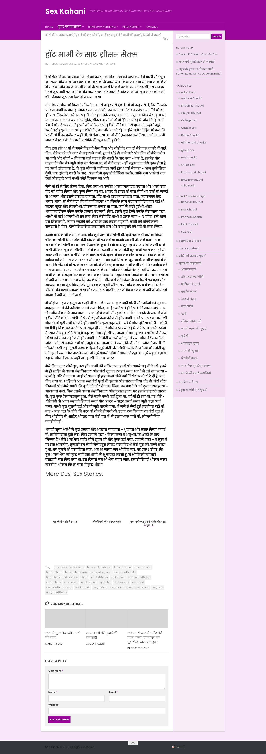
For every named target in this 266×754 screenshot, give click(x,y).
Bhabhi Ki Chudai (192, 105)
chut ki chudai (53, 582)
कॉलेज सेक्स (189, 291)
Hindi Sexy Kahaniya (102, 26)
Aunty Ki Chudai (191, 98)
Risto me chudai (192, 180)
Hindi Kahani (130, 26)
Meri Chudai (189, 209)
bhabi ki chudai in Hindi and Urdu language (88, 572)
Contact (152, 26)
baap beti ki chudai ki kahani (69, 567)
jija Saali (188, 185)
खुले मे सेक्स (188, 299)
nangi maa (157, 587)
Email (113, 692)
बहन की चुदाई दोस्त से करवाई (196, 62)
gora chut (105, 582)
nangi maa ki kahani (56, 592)
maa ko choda (82, 587)
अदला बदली (188, 269)
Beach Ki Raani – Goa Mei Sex (198, 54)
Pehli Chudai (189, 224)
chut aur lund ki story (139, 577)
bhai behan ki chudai (124, 572)
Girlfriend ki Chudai (193, 142)
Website (53, 705)
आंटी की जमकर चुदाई (59, 35)
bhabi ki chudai (54, 572)
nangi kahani (142, 587)
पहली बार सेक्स (188, 382)
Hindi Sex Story (121, 582)
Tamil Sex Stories (190, 241)
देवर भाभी (187, 306)
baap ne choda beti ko (99, 567)
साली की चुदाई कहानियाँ (196, 373)
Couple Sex (188, 128)
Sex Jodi (186, 232)
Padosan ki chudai (193, 172)
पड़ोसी (185, 336)
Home (49, 26)
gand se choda (89, 582)
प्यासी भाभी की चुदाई (193, 329)
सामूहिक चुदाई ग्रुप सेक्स (195, 366)
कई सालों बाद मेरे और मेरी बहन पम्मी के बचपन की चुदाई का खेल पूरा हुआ (145, 637)
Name (53, 692)
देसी (183, 314)
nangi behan (100, 587)
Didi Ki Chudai (190, 135)
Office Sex (188, 165)
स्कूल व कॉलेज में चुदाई (192, 390)
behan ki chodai (122, 567)
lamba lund (138, 582)
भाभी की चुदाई (132, 35)
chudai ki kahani (99, 577)
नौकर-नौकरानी (191, 321)
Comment (55, 671)
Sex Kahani (65, 11)
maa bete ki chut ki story (59, 587)
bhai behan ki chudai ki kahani (62, 577)
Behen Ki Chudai (192, 202)
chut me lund (71, 582)
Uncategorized (189, 248)
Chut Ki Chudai (191, 113)
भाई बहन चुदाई (110, 35)
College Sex (189, 120)
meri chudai (189, 157)
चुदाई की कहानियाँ (69, 26)
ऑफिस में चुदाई (190, 284)
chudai (84, 577)
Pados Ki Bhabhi (191, 217)
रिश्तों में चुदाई (151, 35)
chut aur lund (118, 577)
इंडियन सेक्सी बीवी (192, 277)
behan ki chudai (142, 567)
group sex (187, 150)
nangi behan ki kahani (121, 587)
